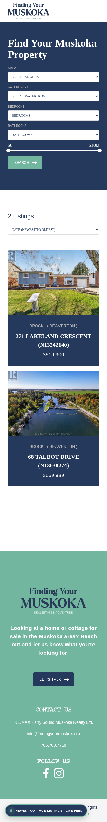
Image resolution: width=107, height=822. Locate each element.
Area (12, 68)
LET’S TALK (50, 679)
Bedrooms (16, 106)
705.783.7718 (53, 745)
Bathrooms (17, 126)
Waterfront (18, 87)
